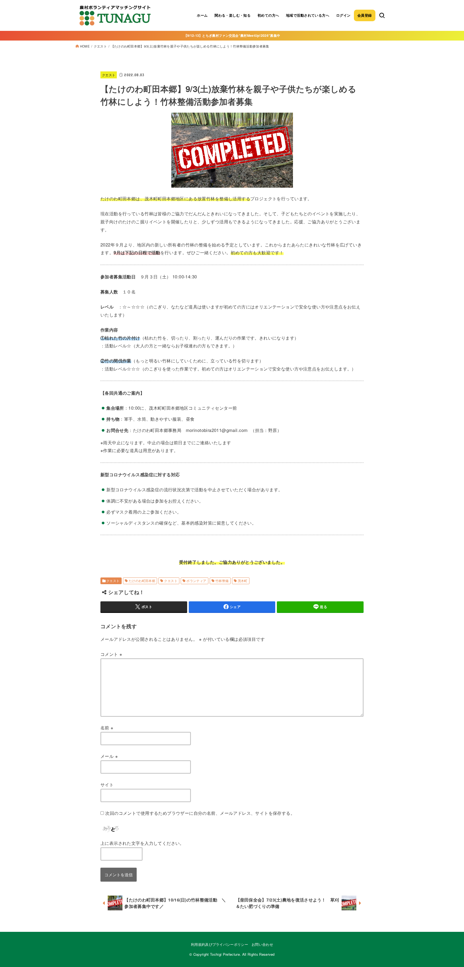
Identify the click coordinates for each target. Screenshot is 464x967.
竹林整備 (222, 580)
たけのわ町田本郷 (142, 580)
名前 (107, 727)
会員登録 (364, 15)
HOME (85, 46)
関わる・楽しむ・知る (233, 15)
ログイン (343, 15)
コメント (111, 654)
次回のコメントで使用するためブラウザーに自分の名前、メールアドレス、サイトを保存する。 (200, 813)
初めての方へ (268, 15)
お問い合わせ (262, 944)
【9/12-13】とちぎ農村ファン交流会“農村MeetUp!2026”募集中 (232, 35)
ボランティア (196, 580)
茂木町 (243, 580)
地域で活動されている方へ (307, 15)
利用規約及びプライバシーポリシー (219, 944)
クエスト (100, 46)
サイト (107, 784)
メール (109, 756)
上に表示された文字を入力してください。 (142, 843)
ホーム (202, 15)
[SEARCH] (382, 15)
